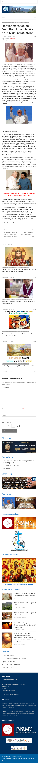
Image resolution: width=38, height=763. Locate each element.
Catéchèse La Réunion (10, 667)
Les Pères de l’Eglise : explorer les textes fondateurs (19, 584)
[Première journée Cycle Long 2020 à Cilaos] (7, 602)
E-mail (22, 409)
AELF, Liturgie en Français (11, 665)
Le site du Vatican (8, 656)
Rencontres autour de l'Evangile (24, 299)
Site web (4, 415)
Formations (6, 469)
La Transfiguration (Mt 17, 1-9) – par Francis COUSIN (18, 366)
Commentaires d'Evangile (7, 22)
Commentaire (5, 387)
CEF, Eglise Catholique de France (14, 659)
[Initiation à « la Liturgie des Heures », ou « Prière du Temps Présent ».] (7, 593)
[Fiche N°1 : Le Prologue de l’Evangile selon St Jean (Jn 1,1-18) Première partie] (7, 623)
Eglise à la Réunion (8, 662)
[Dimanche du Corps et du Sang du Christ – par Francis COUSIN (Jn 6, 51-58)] (19, 312)
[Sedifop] (19, 9)
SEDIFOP (4, 682)
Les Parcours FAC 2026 (10, 466)
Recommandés (25, 22)
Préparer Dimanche (17, 22)
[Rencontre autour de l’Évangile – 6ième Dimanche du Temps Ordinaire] (19, 280)
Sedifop (5, 40)
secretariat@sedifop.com (12, 694)
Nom (3, 409)
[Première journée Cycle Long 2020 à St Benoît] (7, 612)
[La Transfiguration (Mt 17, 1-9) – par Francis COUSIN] (19, 344)
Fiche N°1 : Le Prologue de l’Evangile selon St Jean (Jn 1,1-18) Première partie (25, 625)
